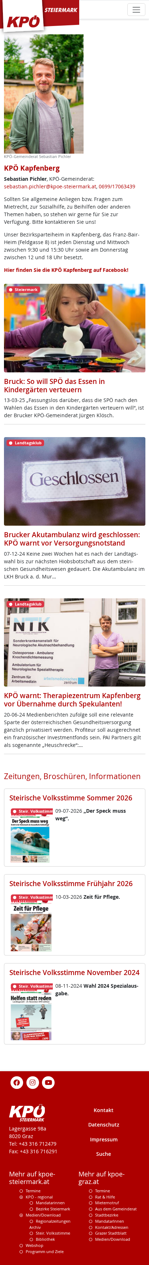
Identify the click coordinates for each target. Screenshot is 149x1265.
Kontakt (104, 1110)
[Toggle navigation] (136, 9)
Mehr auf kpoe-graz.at (101, 1178)
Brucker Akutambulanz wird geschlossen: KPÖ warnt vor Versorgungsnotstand (72, 539)
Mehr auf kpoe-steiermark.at (32, 1178)
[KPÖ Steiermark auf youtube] (48, 1081)
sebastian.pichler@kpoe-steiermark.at (50, 186)
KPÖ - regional (39, 1197)
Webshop (34, 1245)
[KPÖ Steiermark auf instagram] (33, 1081)
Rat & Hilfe (105, 1197)
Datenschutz (103, 1124)
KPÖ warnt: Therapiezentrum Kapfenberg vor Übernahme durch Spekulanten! (72, 700)
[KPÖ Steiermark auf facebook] (17, 1081)
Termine (33, 1190)
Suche (103, 1153)
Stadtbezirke (106, 1215)
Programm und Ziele (45, 1251)
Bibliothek (45, 1239)
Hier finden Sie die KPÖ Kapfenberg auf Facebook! (66, 269)
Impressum (104, 1139)
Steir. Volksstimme (53, 1233)
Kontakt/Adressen (111, 1227)
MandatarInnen (109, 1221)
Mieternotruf (107, 1202)
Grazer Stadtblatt (111, 1233)
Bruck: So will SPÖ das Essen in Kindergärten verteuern (54, 385)
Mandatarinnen (50, 1202)
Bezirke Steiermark (53, 1208)
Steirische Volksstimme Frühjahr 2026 (71, 883)
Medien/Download (43, 1215)
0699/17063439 (117, 186)
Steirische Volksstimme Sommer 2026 (70, 798)
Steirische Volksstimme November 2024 (74, 972)
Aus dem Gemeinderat (116, 1208)
